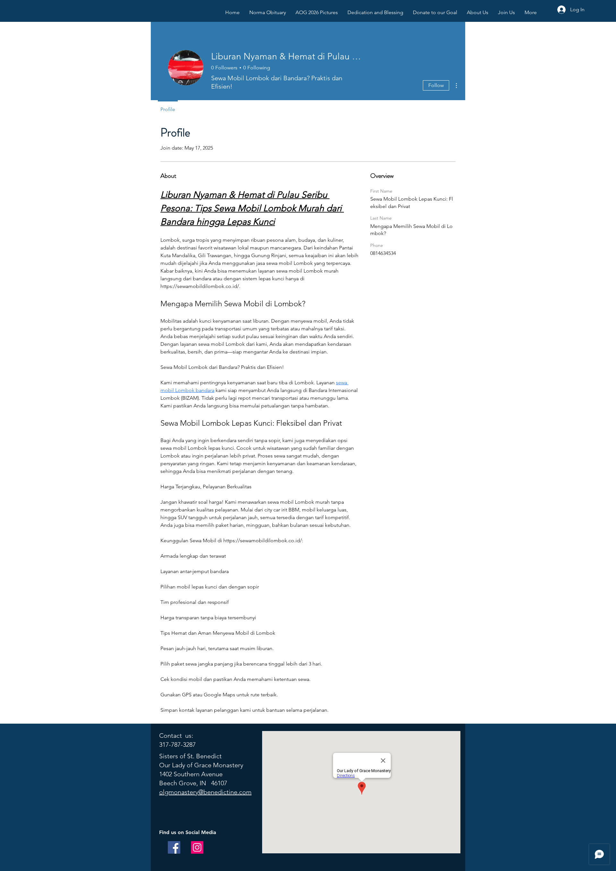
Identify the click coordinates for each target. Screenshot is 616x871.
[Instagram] (197, 847)
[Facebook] (174, 847)
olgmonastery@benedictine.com (205, 792)
